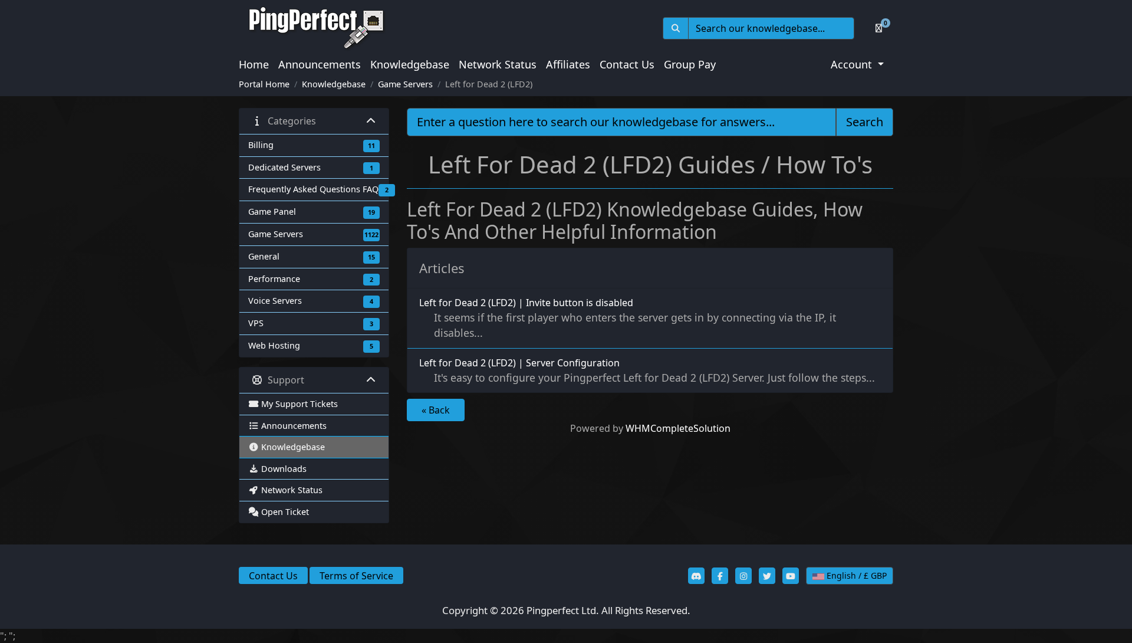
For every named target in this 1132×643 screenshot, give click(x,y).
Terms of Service (356, 575)
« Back (436, 409)
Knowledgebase (409, 64)
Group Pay (690, 64)
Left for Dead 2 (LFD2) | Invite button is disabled (627, 318)
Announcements (319, 64)
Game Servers (405, 84)
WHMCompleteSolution (678, 428)
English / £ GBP (855, 575)
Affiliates (568, 64)
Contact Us (627, 64)
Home (254, 64)
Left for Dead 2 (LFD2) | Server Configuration (647, 370)
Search (864, 122)
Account (853, 64)
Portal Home (264, 84)
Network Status (498, 64)
